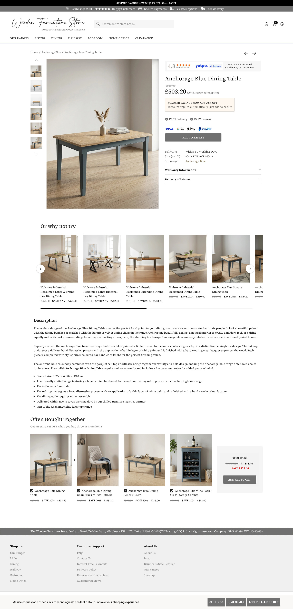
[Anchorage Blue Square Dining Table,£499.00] (231, 259)
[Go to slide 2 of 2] (36, 154)
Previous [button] (40, 269)
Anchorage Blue (195, 161)
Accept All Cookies (264, 602)
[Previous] (247, 53)
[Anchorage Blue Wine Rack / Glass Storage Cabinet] (191, 460)
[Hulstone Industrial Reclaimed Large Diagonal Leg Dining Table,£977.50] (102, 259)
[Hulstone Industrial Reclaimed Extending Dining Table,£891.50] (145, 259)
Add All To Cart (240, 479)
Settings (216, 602)
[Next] (253, 53)
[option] (51, 469)
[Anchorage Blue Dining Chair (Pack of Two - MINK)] (98, 460)
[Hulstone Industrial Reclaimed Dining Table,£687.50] (188, 259)
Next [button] (250, 269)
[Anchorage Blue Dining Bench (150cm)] (144, 460)
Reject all (236, 602)
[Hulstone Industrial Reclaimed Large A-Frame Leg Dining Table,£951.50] (59, 259)
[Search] (98, 24)
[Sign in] (266, 24)
